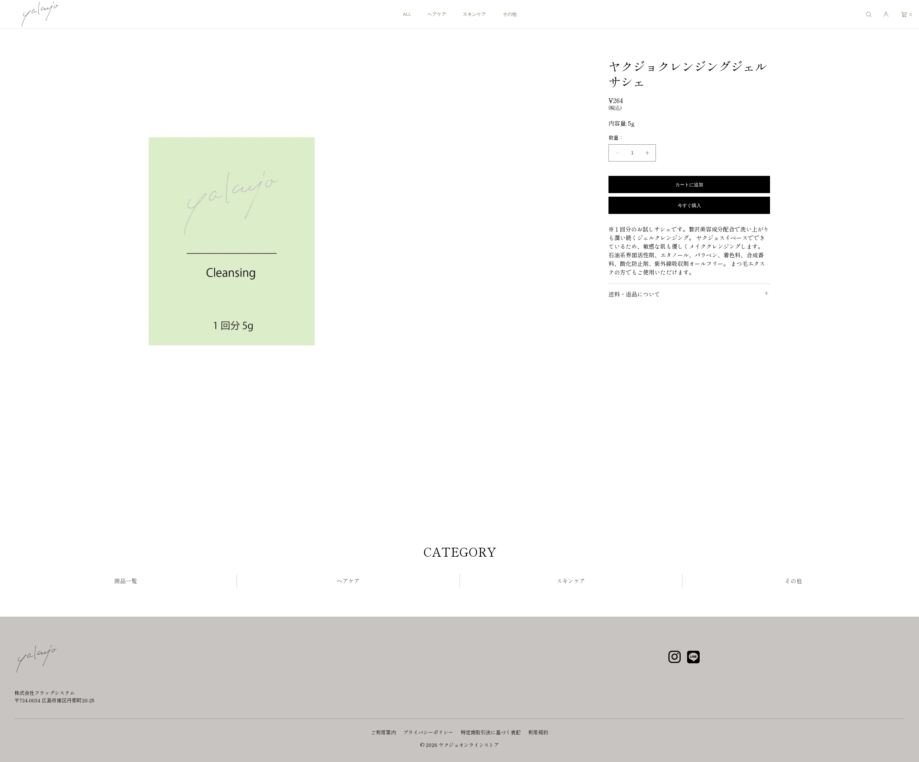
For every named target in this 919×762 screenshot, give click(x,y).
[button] (868, 14)
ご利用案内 (383, 732)
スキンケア (474, 14)
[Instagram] (674, 659)
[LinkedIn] (693, 659)
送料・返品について (634, 294)
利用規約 (538, 732)
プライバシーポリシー (428, 732)
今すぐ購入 (689, 205)
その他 (510, 14)
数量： (616, 138)
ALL (407, 14)
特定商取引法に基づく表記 (491, 732)
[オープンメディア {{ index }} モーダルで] (230, 244)
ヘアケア (437, 14)
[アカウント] (886, 14)
